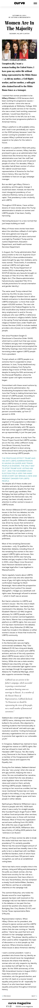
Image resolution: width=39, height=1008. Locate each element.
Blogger (13, 33)
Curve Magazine (19, 1003)
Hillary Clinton (23, 33)
